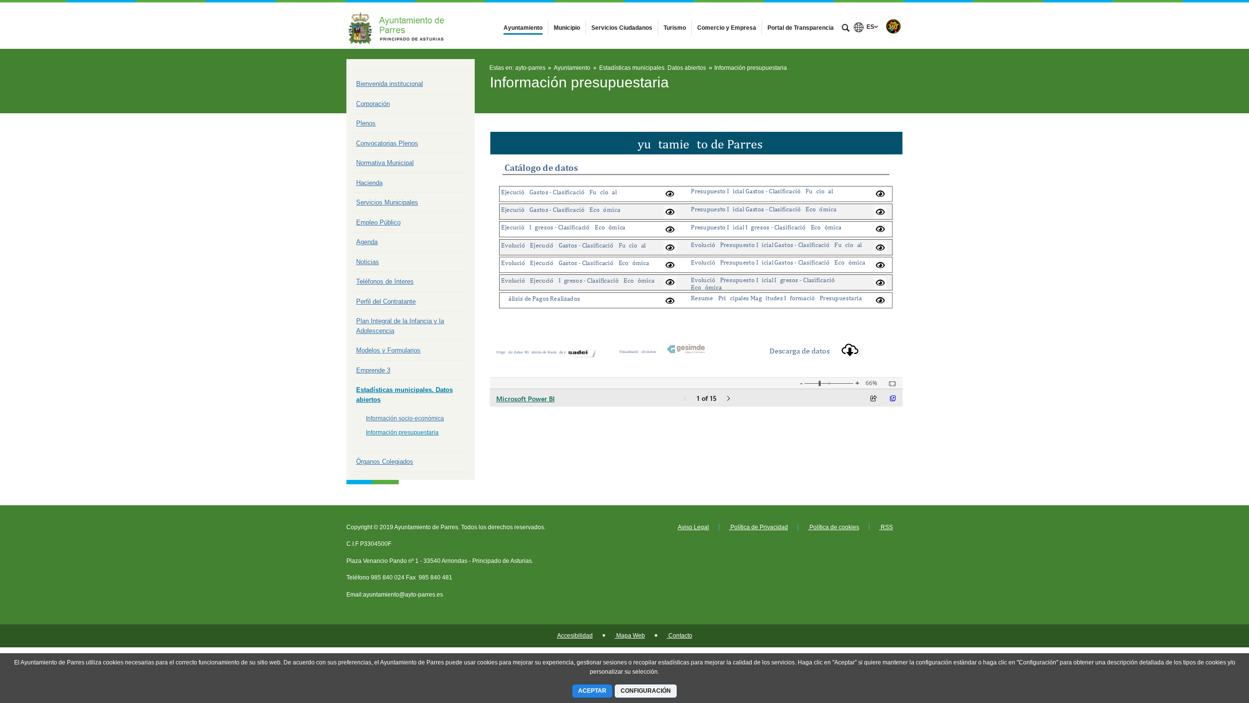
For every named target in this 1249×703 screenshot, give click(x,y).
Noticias (367, 262)
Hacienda (369, 182)
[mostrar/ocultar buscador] (845, 28)
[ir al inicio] (1210, 644)
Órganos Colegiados (384, 461)
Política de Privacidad (758, 527)
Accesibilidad (575, 635)
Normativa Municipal (385, 162)
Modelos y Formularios (388, 350)
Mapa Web (630, 635)
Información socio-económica (405, 418)
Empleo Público (378, 222)
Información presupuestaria (402, 432)
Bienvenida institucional (389, 83)
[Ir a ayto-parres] (400, 25)
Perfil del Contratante (386, 301)
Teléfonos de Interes (385, 281)
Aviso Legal (693, 527)
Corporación (373, 103)
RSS (886, 527)
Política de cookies (833, 527)
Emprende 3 (373, 370)
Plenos (366, 123)
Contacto (679, 635)
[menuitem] (523, 27)
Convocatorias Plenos (387, 143)
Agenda (367, 242)
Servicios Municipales (387, 202)
